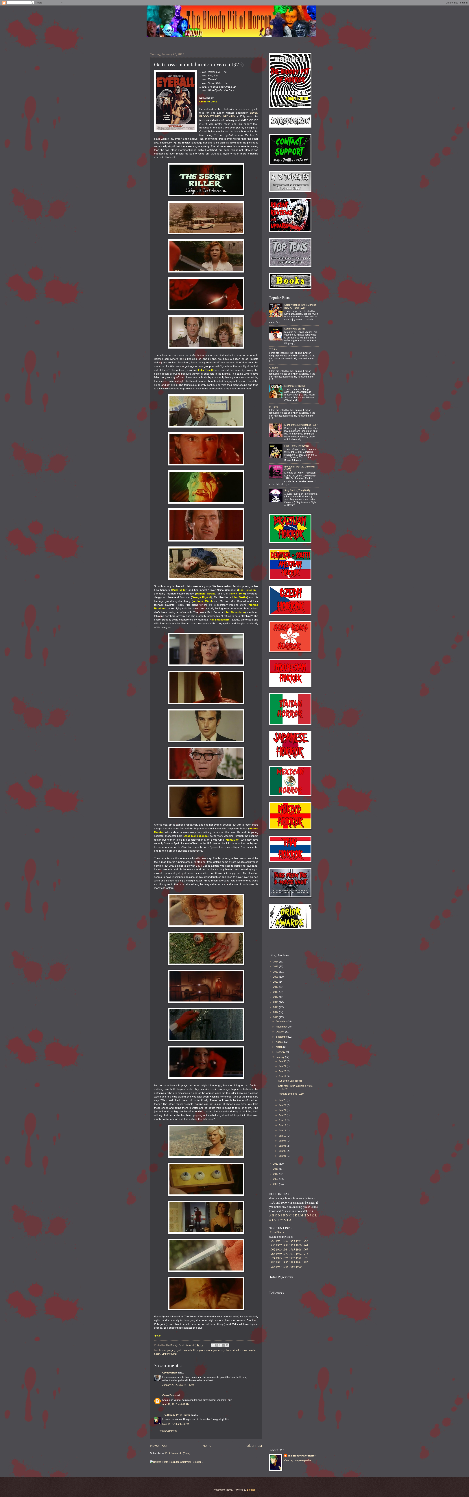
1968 (272, 1253)
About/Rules (276, 1232)
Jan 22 (283, 1105)
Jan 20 (283, 1115)
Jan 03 (283, 1145)
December (281, 1021)
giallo (179, 1350)
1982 (285, 1262)
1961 (305, 1245)
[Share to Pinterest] (227, 1345)
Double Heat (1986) (294, 328)
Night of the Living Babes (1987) (301, 424)
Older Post (254, 1446)
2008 (276, 1184)
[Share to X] (220, 1345)
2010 (276, 1174)
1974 (272, 1258)
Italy (195, 1350)
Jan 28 (283, 1071)
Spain (157, 1353)
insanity (188, 1350)
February (281, 1052)
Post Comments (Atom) (177, 1453)
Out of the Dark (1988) (290, 1080)
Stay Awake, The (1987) (297, 490)
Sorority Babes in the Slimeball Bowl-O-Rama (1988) (300, 306)
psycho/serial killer (231, 1350)
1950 (272, 1241)
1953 (292, 1241)
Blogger (251, 1489)
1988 (285, 1266)
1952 (285, 1241)
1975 (279, 1258)
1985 (305, 1262)
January (280, 1057)
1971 (292, 1253)
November (281, 1026)
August (280, 1042)
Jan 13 (283, 1130)
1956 (272, 1245)
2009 (276, 1179)
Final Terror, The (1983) (296, 445)
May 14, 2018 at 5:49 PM (175, 1424)
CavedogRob (169, 1372)
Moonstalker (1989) (294, 385)
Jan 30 (283, 1061)
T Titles (273, 349)
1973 (305, 1253)
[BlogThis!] (216, 1345)
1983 (292, 1262)
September (282, 1036)
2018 (276, 992)
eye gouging (169, 1350)
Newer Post (158, 1446)
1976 (285, 1258)
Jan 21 (283, 1110)
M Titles (273, 406)
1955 (305, 1241)
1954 (299, 1241)
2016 (276, 1002)
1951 (279, 1241)
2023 (276, 966)
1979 (305, 1258)
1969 (279, 1253)
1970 (285, 1253)
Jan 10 (283, 1135)
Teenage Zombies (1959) (291, 1093)
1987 (279, 1266)
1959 (292, 1245)
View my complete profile (297, 1460)
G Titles (273, 367)
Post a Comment (168, 1430)
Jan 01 (283, 1155)
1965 (292, 1249)
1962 (272, 1249)
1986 (272, 1266)
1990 (299, 1266)
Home (206, 1446)
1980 (272, 1262)
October (280, 1031)
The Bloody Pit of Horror (176, 1415)
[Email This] (213, 1345)
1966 (299, 1249)
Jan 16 (283, 1125)
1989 (292, 1266)
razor (244, 1350)
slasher (252, 1350)
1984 (299, 1262)
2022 (276, 971)
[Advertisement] (290, 940)
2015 (276, 1007)
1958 (285, 1245)
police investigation (209, 1350)
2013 (276, 1017)
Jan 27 (283, 1076)
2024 (276, 961)
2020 (276, 981)
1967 (305, 1249)
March (279, 1046)
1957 (279, 1245)
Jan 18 (283, 1120)
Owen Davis (169, 1395)
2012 (276, 1163)
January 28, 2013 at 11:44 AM (178, 1385)
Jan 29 (283, 1066)
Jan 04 (283, 1140)
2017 (276, 997)
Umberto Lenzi (169, 1353)
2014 (276, 1012)
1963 (279, 1249)
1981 (279, 1262)
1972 (299, 1253)
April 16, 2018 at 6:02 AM (175, 1404)
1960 (299, 1245)
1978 (299, 1258)
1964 (285, 1249)
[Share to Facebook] (223, 1345)
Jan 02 (283, 1151)
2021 (276, 976)
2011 (276, 1169)
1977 (292, 1258)
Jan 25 (283, 1100)
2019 (276, 987)
